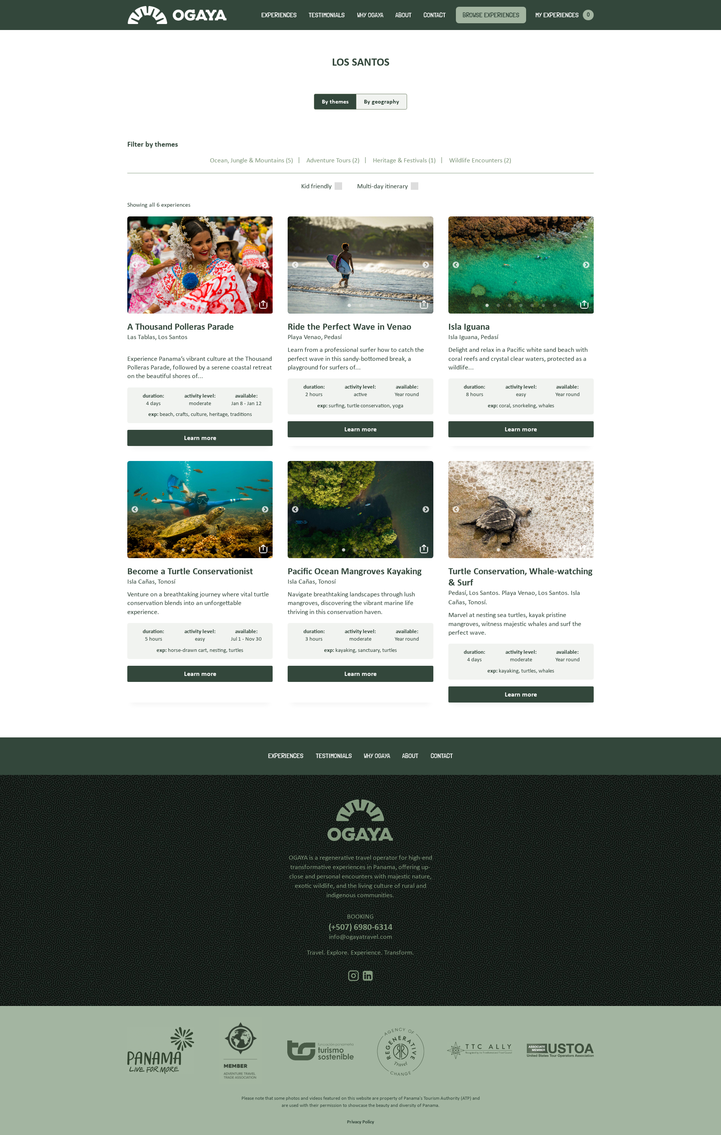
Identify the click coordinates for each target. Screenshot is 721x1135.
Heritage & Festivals (400, 160)
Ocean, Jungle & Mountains (247, 160)
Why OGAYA (370, 15)
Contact (435, 15)
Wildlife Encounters (475, 160)
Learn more (200, 438)
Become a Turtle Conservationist (190, 571)
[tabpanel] (200, 265)
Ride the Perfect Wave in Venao (349, 326)
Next (265, 265)
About (403, 15)
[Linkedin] (368, 975)
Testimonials (327, 15)
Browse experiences (491, 15)
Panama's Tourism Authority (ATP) (437, 1098)
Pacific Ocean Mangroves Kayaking (355, 571)
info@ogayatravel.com (360, 936)
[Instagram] (353, 975)
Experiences (279, 15)
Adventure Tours (328, 160)
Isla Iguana (469, 326)
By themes (335, 101)
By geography (381, 101)
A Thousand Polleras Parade (180, 326)
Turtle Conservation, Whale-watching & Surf (520, 576)
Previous (135, 265)
